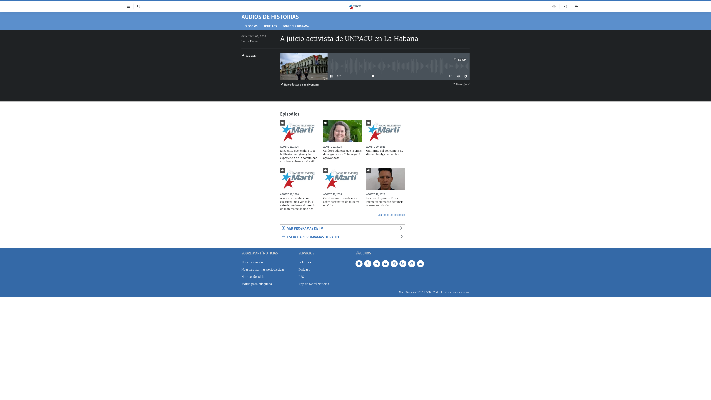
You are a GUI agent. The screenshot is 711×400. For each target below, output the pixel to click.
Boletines (304, 262)
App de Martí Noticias (313, 284)
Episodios (251, 26)
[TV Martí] (576, 6)
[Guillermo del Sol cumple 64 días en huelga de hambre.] (385, 131)
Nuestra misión (252, 262)
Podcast (304, 269)
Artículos (270, 26)
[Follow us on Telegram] (376, 263)
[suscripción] (420, 263)
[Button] (249, 56)
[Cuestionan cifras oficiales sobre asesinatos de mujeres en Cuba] (342, 179)
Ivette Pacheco (250, 41)
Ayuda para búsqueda (256, 284)
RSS (301, 277)
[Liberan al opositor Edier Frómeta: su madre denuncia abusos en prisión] (385, 179)
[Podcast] (554, 6)
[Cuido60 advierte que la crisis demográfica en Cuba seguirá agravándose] (342, 131)
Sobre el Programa (296, 26)
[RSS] (402, 263)
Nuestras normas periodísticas (262, 269)
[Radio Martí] (565, 6)
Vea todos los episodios (391, 214)
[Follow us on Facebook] (359, 263)
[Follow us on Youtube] (385, 263)
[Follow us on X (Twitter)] (367, 263)
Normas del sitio (252, 277)
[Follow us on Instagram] (394, 263)
